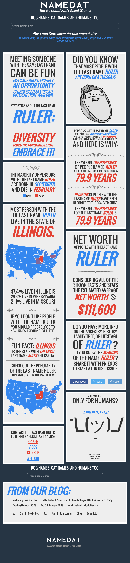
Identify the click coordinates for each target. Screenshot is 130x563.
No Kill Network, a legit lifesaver (83, 505)
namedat (55, 545)
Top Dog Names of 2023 (24, 505)
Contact (72, 545)
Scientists (92, 513)
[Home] (63, 541)
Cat (21, 513)
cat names (60, 18)
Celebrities (33, 513)
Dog (45, 513)
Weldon (33, 458)
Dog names (40, 18)
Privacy (66, 545)
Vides (33, 447)
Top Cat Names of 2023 (52, 505)
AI (14, 513)
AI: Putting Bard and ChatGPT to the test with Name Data (40, 500)
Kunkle (33, 452)
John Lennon (66, 513)
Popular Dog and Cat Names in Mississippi (92, 500)
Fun (53, 513)
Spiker (33, 441)
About (78, 545)
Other (79, 513)
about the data (65, 41)
